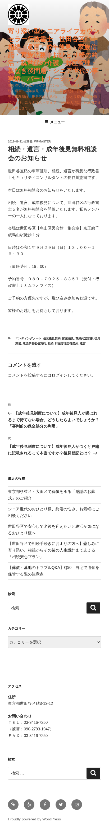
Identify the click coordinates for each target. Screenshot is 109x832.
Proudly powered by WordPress (34, 819)
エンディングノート (28, 338)
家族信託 (68, 338)
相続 (50, 343)
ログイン (59, 375)
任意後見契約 (52, 338)
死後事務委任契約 (34, 343)
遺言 (83, 343)
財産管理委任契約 (66, 343)
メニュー (57, 122)
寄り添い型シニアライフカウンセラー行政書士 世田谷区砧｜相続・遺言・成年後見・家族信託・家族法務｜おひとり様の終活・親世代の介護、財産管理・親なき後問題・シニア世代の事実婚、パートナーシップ (54, 54)
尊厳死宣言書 (84, 338)
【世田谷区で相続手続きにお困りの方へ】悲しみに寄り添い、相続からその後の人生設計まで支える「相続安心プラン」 (53, 550)
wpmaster (42, 141)
